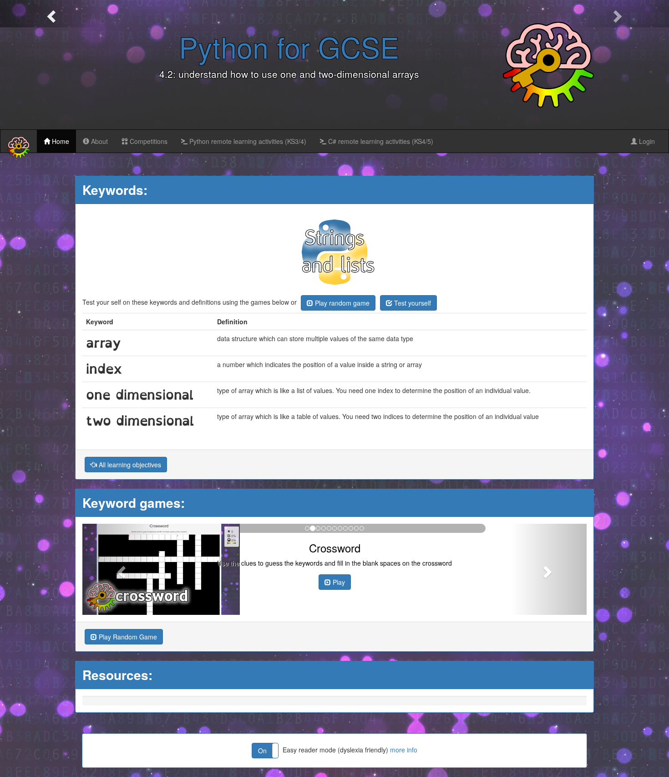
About (98, 141)
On (262, 750)
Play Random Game (127, 636)
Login (646, 141)
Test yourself (411, 302)
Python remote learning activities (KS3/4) (247, 141)
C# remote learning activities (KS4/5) (379, 141)
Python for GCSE (289, 46)
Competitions (147, 141)
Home (59, 141)
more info (403, 749)
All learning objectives (129, 464)
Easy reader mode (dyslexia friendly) (337, 750)
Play (338, 582)
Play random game (341, 302)
